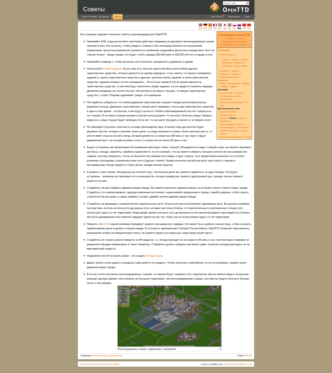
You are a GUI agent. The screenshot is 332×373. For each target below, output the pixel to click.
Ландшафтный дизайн (229, 77)
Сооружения (224, 50)
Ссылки (247, 137)
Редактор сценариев (229, 130)
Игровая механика (227, 127)
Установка (229, 38)
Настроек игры (225, 93)
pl (234, 28)
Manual (105, 16)
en (200, 28)
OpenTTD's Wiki (89, 16)
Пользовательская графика (231, 102)
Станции (235, 59)
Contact (96, 364)
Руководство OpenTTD (234, 35)
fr (215, 28)
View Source (217, 16)
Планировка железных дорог (234, 66)
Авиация (224, 86)
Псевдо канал (154, 255)
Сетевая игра (243, 127)
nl (229, 28)
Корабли (245, 83)
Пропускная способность (233, 62)
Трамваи (235, 71)
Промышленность (227, 115)
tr (244, 28)
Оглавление (116, 355)
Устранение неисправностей (230, 137)
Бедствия (223, 118)
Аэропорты (236, 74)
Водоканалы (224, 74)
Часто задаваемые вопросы (234, 41)
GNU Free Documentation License (237, 364)
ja (224, 28)
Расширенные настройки (230, 96)
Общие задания (112, 68)
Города (222, 111)
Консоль (239, 124)
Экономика (232, 111)
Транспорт (223, 80)
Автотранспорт (234, 83)
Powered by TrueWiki (110, 364)
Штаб (106, 224)
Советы (117, 16)
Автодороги (224, 71)
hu (220, 28)
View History (234, 16)
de (205, 28)
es (210, 28)
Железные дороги (227, 54)
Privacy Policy (86, 364)
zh (249, 28)
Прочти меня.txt (243, 45)
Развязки (245, 59)
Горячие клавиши (227, 124)
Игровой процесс (100, 355)
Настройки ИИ (225, 99)
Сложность (239, 93)
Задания (233, 86)
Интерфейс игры (226, 45)
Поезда (222, 83)
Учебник (239, 38)
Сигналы (225, 59)
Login (247, 16)
